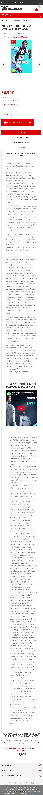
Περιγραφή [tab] (21, 133)
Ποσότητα (6, 114)
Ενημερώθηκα (34, 793)
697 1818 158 (20, 2)
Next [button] (39, 64)
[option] (22, 56)
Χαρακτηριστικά (21, 137)
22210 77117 (7, 2)
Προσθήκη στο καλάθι (19, 122)
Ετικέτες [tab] (21, 147)
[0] (36, 10)
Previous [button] (4, 64)
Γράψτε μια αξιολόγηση (10, 104)
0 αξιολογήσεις (17, 100)
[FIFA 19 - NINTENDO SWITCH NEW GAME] (22, 56)
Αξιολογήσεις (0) (21, 142)
